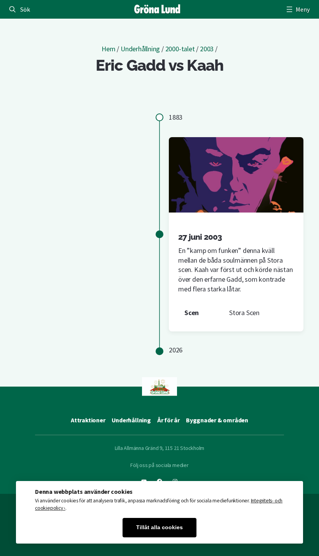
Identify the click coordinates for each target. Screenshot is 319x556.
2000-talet (180, 48)
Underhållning (140, 48)
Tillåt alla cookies (159, 527)
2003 (207, 48)
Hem (108, 48)
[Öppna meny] (297, 9)
